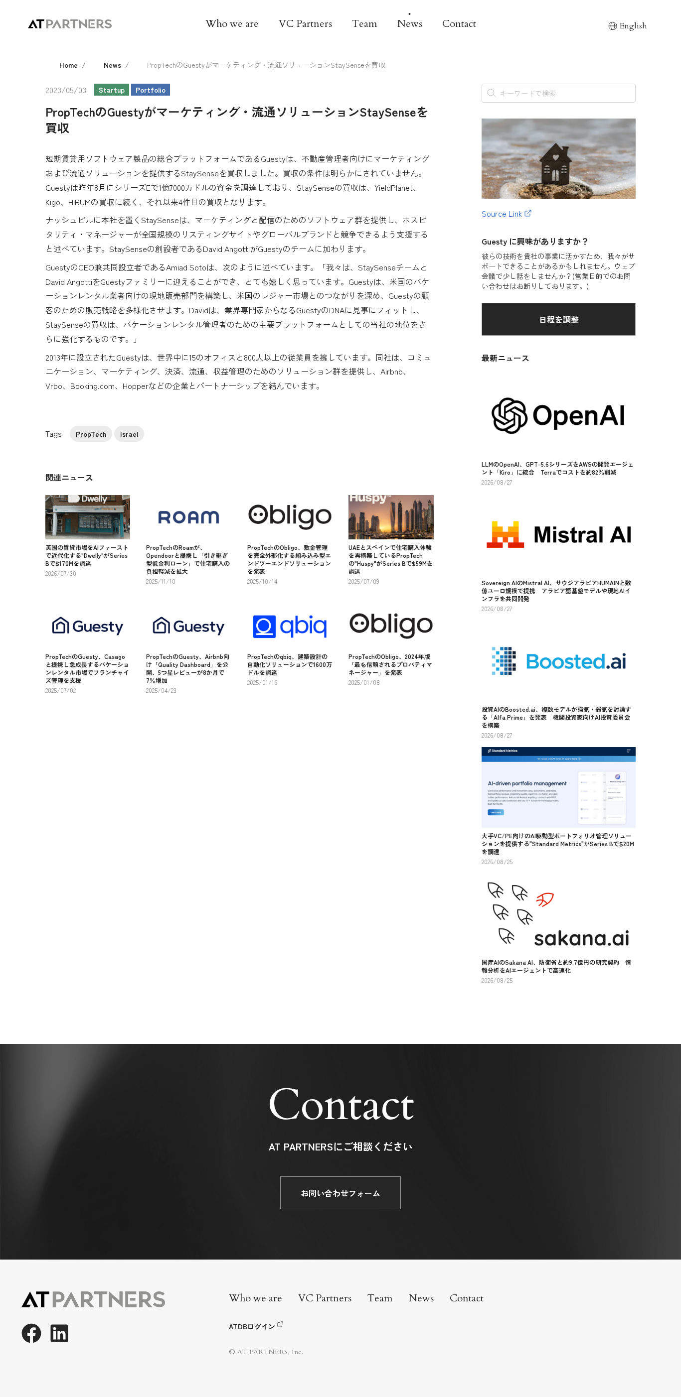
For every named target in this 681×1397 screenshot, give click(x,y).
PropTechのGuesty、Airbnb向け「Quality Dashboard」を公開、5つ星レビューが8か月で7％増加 (187, 668)
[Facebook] (31, 1333)
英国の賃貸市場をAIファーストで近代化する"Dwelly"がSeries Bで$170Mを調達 (87, 555)
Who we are (232, 23)
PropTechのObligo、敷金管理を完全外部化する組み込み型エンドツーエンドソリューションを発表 (289, 559)
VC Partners (305, 23)
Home (68, 65)
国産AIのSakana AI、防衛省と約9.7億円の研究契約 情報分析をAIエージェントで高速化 (556, 966)
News (409, 23)
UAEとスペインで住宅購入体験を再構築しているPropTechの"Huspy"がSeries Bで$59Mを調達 (390, 559)
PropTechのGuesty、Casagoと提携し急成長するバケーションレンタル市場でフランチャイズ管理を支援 (87, 668)
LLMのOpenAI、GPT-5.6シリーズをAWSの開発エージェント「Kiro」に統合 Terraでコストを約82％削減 (558, 468)
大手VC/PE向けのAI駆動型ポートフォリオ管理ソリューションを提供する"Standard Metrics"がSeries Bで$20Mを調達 (558, 843)
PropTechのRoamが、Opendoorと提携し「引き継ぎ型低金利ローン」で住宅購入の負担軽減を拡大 (188, 559)
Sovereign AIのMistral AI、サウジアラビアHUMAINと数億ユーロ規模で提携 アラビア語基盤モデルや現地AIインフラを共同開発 (556, 590)
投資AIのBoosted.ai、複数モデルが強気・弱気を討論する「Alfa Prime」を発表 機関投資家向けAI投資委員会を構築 (556, 717)
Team (364, 23)
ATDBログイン (252, 1326)
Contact (459, 23)
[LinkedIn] (59, 1333)
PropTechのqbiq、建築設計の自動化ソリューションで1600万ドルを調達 (289, 664)
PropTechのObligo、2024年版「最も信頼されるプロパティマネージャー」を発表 (390, 664)
